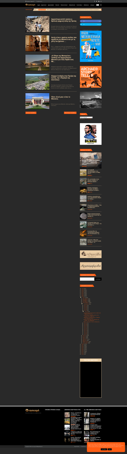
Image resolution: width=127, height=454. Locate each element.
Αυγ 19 (85, 325)
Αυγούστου (86, 304)
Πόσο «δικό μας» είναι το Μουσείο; (60, 98)
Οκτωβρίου (85, 301)
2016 (82, 346)
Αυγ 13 (85, 331)
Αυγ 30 (85, 306)
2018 (82, 344)
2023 (82, 292)
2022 (82, 293)
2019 (84, 297)
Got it (110, 449)
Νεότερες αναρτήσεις (31, 112)
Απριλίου (85, 339)
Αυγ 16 (85, 328)
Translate (89, 118)
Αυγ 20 (85, 324)
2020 (82, 296)
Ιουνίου (84, 336)
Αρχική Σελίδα (76, 446)
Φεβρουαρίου (86, 341)
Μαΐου (84, 338)
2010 (82, 354)
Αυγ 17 (85, 326)
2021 (82, 295)
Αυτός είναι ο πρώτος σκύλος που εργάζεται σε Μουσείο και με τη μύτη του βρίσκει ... (63, 39)
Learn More (104, 449)
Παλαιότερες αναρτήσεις (70, 112)
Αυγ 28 (85, 309)
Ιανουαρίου (85, 343)
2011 (82, 352)
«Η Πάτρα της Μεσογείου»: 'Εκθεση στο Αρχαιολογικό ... (92, 318)
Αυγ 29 (85, 307)
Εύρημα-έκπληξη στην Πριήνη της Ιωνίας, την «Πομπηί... (91, 320)
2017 (82, 345)
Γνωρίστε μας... (39, 1)
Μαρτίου (85, 340)
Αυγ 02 (85, 333)
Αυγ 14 (85, 330)
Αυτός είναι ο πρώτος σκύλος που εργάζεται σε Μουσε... (91, 315)
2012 (82, 351)
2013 (82, 350)
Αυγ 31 (85, 305)
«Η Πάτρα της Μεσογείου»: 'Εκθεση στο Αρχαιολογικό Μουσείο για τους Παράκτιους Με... (62, 59)
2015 (82, 347)
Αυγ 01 (85, 334)
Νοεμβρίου (85, 300)
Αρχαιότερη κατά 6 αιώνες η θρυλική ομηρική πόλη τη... (92, 313)
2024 (82, 291)
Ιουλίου (84, 335)
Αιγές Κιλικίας (78, 9)
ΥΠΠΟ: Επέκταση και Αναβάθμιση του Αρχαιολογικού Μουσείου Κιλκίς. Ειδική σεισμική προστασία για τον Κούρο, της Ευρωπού (46, 9)
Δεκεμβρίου (85, 298)
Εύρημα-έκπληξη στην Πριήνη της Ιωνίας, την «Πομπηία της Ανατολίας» (63, 78)
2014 (82, 349)
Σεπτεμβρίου (86, 302)
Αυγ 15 (85, 329)
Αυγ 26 (86, 311)
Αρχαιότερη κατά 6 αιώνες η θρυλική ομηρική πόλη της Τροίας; (64, 20)
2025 (82, 290)
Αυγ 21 (85, 323)
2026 (82, 288)
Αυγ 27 (85, 310)
